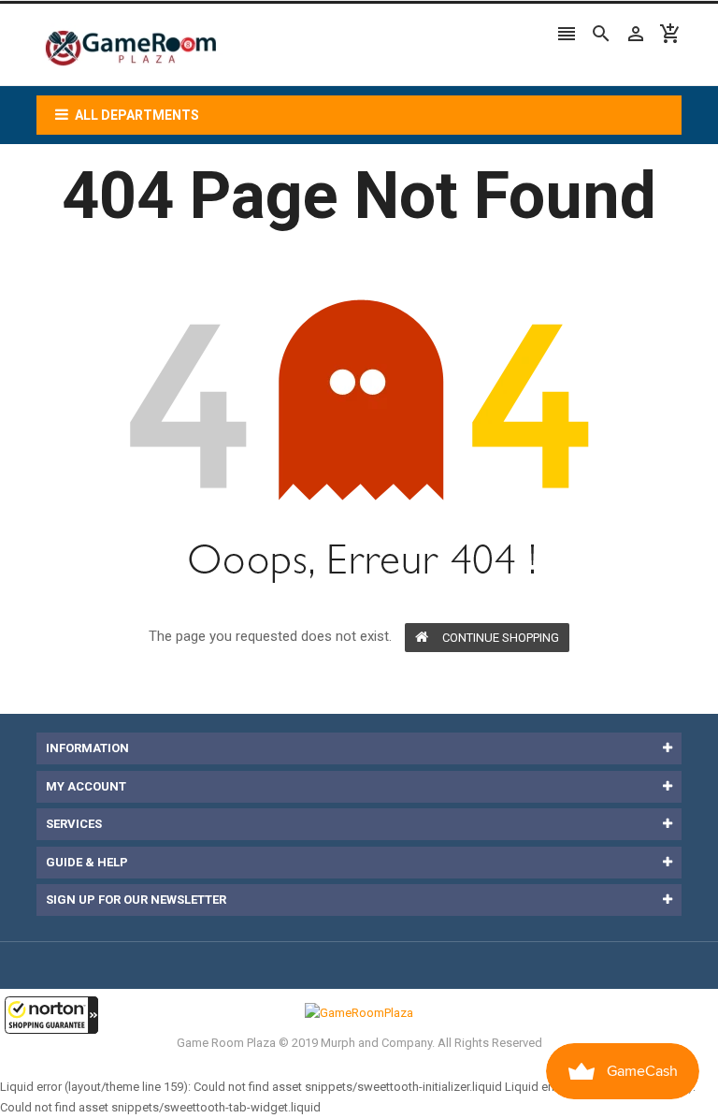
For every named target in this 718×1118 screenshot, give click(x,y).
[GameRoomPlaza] (359, 1013)
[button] (51, 1015)
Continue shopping (500, 638)
